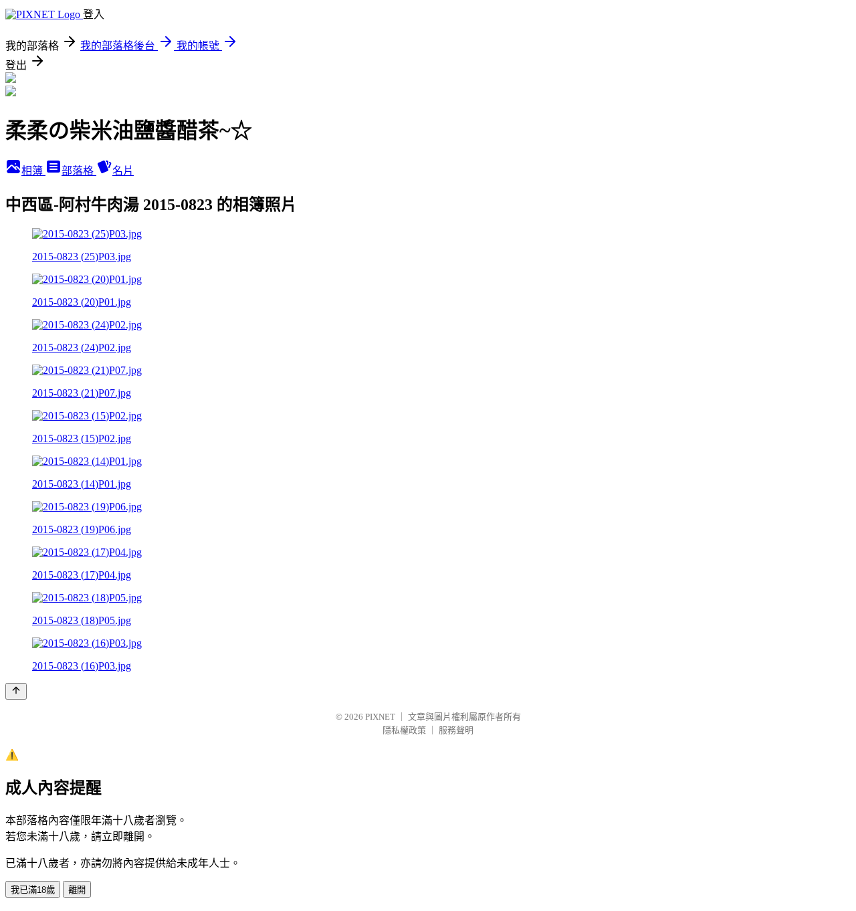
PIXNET (380, 717)
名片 (123, 171)
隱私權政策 (404, 730)
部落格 (79, 171)
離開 (77, 890)
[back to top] (16, 691)
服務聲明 (456, 730)
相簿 (33, 171)
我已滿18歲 (33, 890)
